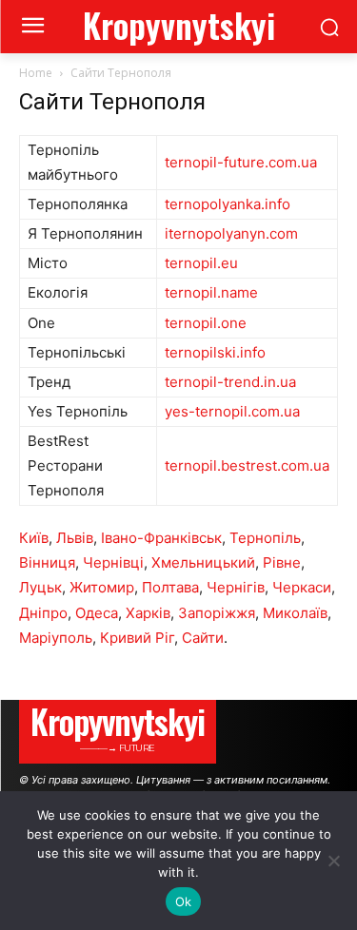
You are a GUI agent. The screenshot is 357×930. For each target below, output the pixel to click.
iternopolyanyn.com (231, 233)
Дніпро (43, 613)
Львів (74, 538)
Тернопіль (265, 538)
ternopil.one (206, 323)
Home (35, 73)
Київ (34, 538)
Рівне (282, 562)
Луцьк (40, 587)
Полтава (170, 587)
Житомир (101, 587)
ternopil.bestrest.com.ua (247, 465)
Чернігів (236, 587)
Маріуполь (55, 638)
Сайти (203, 638)
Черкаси (301, 587)
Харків (148, 613)
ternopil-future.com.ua (241, 162)
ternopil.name (211, 292)
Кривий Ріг (137, 638)
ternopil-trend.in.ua (230, 382)
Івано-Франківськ (161, 538)
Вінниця (47, 562)
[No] (333, 860)
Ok (183, 901)
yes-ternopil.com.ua (232, 411)
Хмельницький (203, 562)
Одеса (96, 613)
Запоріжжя (216, 613)
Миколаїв (295, 613)
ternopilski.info (215, 352)
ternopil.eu (201, 263)
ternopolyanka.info (227, 204)
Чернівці (113, 562)
